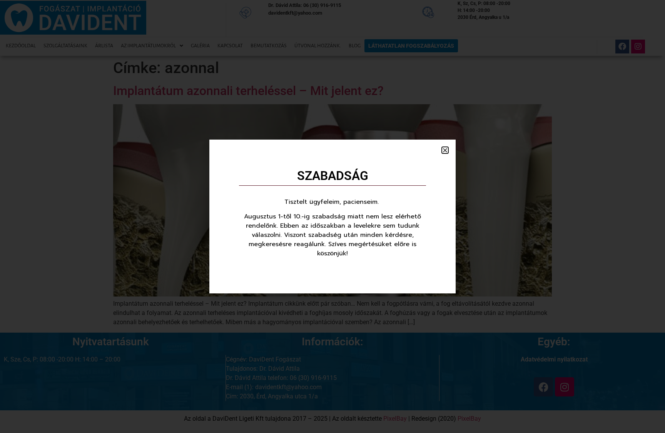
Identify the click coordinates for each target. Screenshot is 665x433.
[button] (445, 150)
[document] (332, 216)
